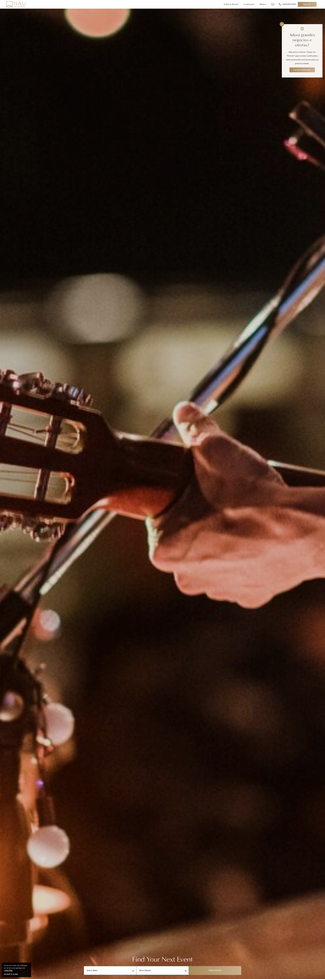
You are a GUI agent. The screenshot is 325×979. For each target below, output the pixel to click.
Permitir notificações (302, 69)
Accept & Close (11, 974)
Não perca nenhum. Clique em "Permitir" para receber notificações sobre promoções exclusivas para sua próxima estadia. (302, 58)
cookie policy (8, 970)
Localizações (248, 4)
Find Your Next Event (162, 959)
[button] (215, 970)
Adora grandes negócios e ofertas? (302, 40)
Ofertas (262, 4)
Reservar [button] (308, 5)
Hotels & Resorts (231, 4)
